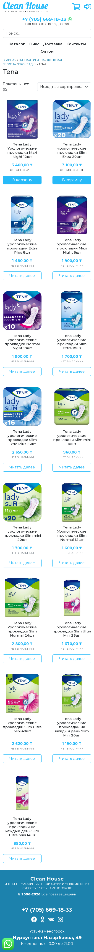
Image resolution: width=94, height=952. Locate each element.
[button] (76, 7)
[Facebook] (34, 920)
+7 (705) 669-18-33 (47, 909)
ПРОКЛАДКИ (27, 64)
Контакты (76, 44)
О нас (34, 44)
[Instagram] (60, 920)
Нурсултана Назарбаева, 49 (47, 937)
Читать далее (22, 276)
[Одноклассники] (42, 920)
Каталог (16, 44)
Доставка (53, 44)
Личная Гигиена (32, 60)
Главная (9, 60)
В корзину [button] (22, 180)
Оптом (47, 51)
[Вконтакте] (51, 920)
